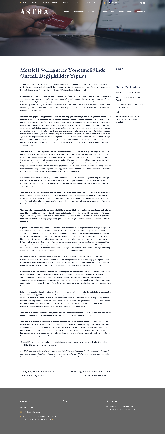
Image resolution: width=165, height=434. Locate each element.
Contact (130, 12)
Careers (121, 12)
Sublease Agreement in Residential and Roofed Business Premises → (90, 373)
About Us (90, 12)
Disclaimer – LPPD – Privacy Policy (120, 406)
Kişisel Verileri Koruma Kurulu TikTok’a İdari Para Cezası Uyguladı (128, 119)
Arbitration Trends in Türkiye (128, 93)
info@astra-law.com (93, 3)
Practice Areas (78, 12)
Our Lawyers (103, 12)
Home (66, 12)
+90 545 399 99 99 (112, 3)
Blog (112, 12)
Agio (118, 112)
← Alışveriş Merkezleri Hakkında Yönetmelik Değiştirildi (37, 373)
